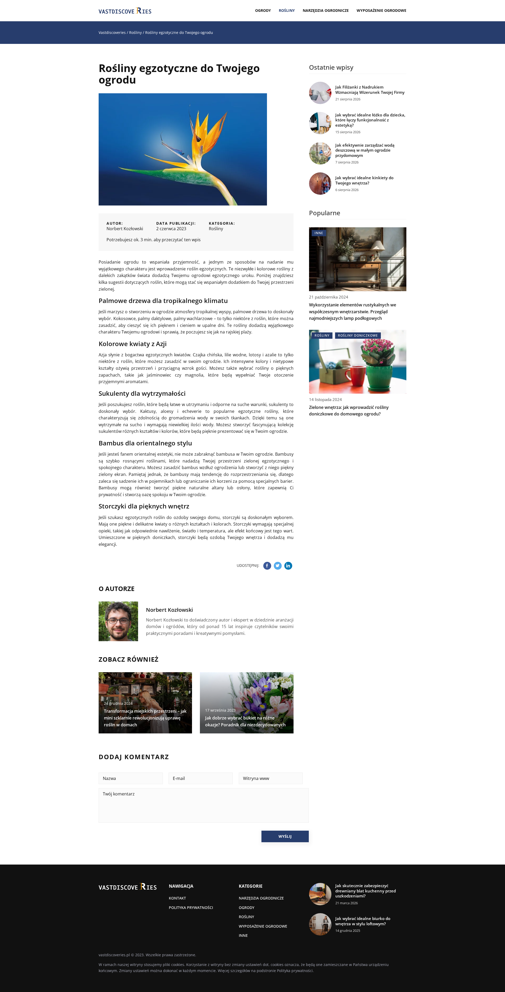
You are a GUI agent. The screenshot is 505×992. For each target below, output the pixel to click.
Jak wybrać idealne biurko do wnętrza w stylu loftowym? (362, 921)
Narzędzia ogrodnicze (326, 10)
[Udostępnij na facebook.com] (267, 566)
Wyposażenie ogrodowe (381, 10)
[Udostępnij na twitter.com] (278, 566)
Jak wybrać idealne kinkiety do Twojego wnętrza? (364, 180)
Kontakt (177, 898)
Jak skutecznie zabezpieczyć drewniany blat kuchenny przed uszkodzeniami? (365, 890)
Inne (243, 935)
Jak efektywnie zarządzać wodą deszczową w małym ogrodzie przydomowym (365, 150)
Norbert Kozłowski (125, 229)
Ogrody (263, 10)
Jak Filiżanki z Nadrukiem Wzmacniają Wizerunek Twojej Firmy (370, 90)
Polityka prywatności (191, 907)
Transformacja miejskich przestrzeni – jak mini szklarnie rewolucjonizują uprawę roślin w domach (145, 717)
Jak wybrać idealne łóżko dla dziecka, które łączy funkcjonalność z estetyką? (370, 120)
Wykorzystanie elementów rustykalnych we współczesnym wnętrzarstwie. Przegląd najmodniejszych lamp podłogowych (352, 311)
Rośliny (287, 10)
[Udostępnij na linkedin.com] (288, 566)
